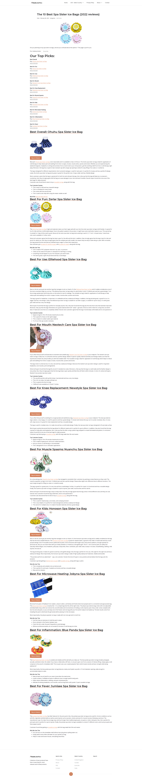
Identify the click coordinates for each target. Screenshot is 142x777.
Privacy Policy (90, 2)
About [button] (99, 2)
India (75, 768)
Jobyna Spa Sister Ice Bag (40, 112)
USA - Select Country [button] (76, 2)
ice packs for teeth (64, 244)
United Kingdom (78, 760)
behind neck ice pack (52, 561)
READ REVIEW (34, 63)
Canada (76, 762)
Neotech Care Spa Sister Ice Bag (41, 83)
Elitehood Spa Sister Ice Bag (40, 76)
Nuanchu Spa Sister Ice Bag (40, 97)
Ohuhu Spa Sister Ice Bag (40, 61)
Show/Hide (45, 51)
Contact (107, 2)
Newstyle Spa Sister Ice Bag (40, 90)
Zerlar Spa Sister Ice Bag (39, 68)
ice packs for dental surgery (48, 244)
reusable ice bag (58, 182)
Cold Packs (59, 18)
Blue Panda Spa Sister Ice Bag (41, 119)
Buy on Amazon (35, 158)
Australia (76, 765)
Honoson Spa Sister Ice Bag (40, 104)
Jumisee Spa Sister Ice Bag (40, 126)
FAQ (57, 765)
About (57, 762)
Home (66, 2)
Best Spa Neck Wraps (42, 196)
